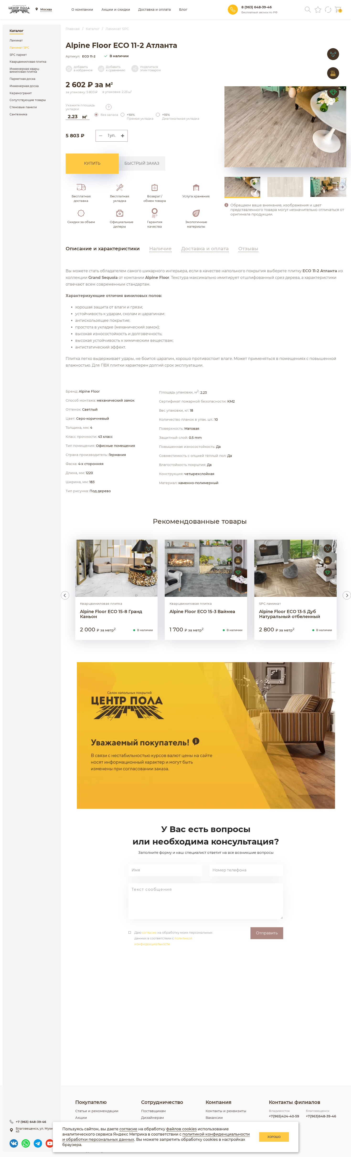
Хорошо (274, 1137)
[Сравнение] (328, 10)
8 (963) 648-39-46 (256, 7)
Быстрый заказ (141, 163)
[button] (124, 135)
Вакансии (214, 1118)
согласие (149, 932)
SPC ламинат (270, 603)
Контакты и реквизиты (226, 1111)
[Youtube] (50, 1141)
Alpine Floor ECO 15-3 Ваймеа (202, 611)
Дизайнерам (152, 1118)
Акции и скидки (115, 9)
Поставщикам (153, 1111)
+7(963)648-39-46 (321, 1116)
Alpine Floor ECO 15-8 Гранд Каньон (111, 614)
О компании (82, 9)
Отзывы (248, 248)
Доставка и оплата (154, 9)
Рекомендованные (200, 521)
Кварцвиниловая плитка (101, 603)
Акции (81, 1118)
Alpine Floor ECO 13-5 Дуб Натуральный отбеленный (289, 614)
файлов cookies (181, 1129)
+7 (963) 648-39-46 (31, 1122)
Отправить (267, 933)
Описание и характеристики (103, 248)
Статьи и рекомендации (96, 1111)
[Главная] (19, 9)
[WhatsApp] (25, 1141)
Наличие (160, 248)
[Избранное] (318, 9)
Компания (218, 1102)
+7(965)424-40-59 (284, 1116)
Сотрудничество (162, 1102)
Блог (183, 9)
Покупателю (91, 1102)
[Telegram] (38, 1141)
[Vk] (14, 1141)
